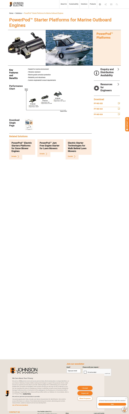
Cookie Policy (27, 394)
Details (14, 156)
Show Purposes (84, 398)
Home (11, 13)
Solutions (18, 13)
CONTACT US (14, 412)
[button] (11, 13)
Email (69, 367)
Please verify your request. (91, 367)
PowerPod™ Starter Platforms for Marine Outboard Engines (43, 13)
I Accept (85, 388)
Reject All (84, 393)
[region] (56, 392)
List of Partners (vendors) (20, 405)
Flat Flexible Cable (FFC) (44, 411)
